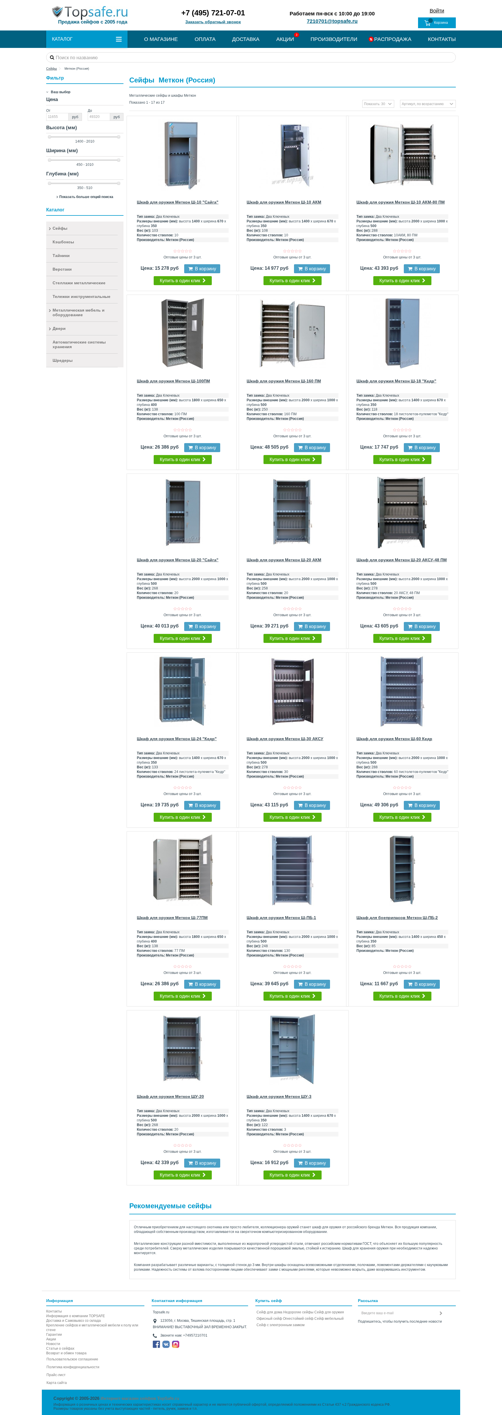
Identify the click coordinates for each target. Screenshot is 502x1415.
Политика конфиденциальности (72, 1367)
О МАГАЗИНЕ (161, 39)
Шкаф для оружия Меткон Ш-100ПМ (173, 381)
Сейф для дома (269, 1312)
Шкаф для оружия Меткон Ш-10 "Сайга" (177, 202)
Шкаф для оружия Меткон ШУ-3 (279, 1096)
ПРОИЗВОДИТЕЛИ (334, 39)
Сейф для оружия (329, 1312)
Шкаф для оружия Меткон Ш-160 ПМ (284, 381)
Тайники (61, 255)
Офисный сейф (269, 1319)
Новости (53, 1344)
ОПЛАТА (205, 39)
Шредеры (63, 360)
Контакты (54, 1311)
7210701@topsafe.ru (332, 21)
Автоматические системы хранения (79, 344)
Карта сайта (56, 1383)
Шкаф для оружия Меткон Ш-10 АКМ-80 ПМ (400, 202)
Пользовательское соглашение (72, 1359)
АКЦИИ (285, 39)
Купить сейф (268, 1300)
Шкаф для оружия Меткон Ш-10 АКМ (284, 202)
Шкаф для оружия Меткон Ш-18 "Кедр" (396, 381)
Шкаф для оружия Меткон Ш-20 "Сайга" (177, 560)
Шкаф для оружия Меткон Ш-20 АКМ (284, 560)
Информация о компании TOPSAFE (75, 1316)
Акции (51, 1339)
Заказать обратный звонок (213, 21)
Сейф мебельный (329, 1319)
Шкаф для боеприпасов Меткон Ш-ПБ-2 (397, 917)
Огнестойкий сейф (298, 1319)
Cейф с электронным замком (280, 1325)
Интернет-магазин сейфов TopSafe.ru (140, 1398)
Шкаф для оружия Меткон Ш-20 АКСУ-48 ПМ (401, 560)
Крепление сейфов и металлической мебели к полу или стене (92, 1327)
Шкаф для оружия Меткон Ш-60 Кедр (394, 738)
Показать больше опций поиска (86, 197)
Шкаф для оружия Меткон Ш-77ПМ (172, 917)
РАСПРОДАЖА (392, 39)
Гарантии (54, 1335)
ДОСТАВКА (245, 39)
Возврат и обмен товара (66, 1353)
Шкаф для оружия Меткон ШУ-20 (170, 1096)
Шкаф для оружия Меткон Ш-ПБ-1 (281, 917)
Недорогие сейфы (298, 1312)
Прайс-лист (56, 1375)
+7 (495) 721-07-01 (213, 12)
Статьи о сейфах (60, 1348)
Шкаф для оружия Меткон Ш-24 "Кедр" (177, 738)
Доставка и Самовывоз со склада (73, 1321)
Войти (437, 11)
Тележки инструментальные (81, 296)
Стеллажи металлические (79, 283)
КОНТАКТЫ (442, 39)
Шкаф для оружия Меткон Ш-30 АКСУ (285, 738)
